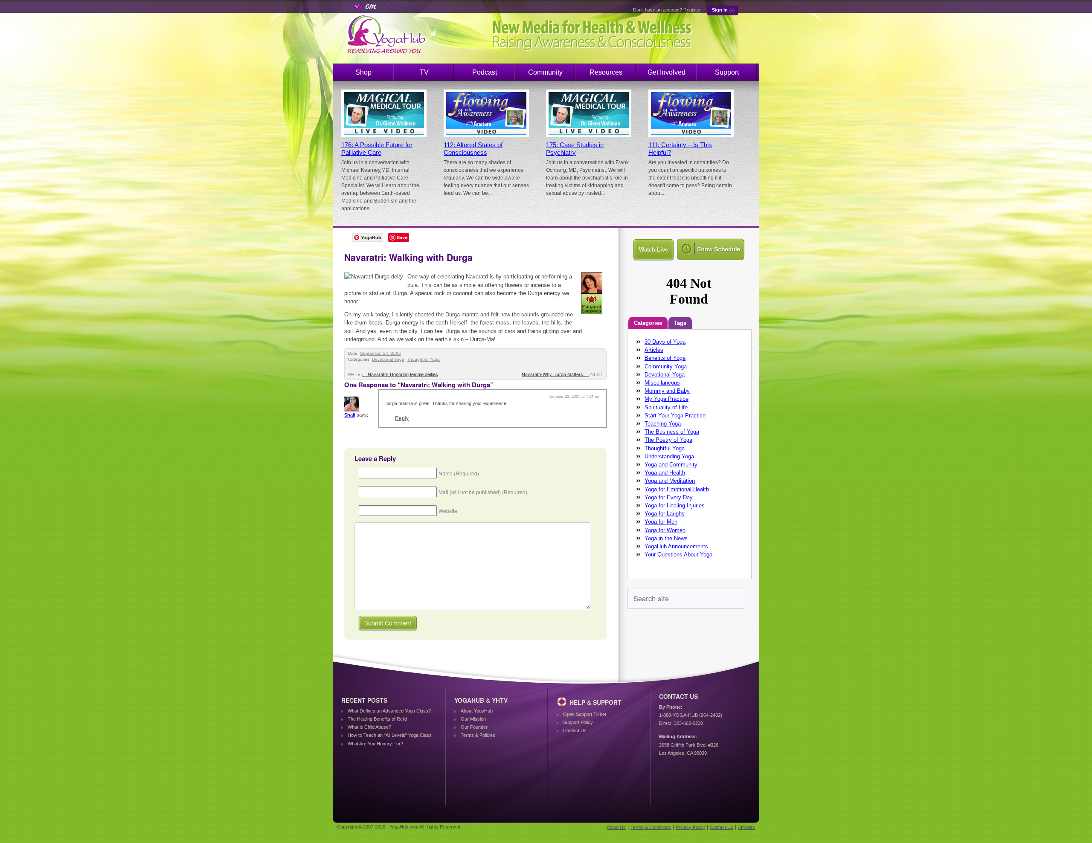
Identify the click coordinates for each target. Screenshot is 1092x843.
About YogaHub (477, 710)
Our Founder (474, 727)
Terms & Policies (478, 735)
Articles (654, 350)
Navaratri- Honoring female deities (400, 374)
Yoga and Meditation (670, 481)
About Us (616, 827)
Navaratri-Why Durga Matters (555, 374)
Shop (363, 72)
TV (424, 72)
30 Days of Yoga (665, 342)
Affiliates (746, 827)
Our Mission (473, 718)
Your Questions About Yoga (678, 554)
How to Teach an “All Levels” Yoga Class (390, 735)
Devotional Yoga (388, 359)
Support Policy (578, 722)
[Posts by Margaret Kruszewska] (592, 316)
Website (448, 510)
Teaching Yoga (663, 423)
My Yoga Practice (666, 399)
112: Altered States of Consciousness (473, 149)
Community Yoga (666, 366)
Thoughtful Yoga (423, 359)
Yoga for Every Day (669, 497)
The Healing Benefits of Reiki (377, 718)
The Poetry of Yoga (668, 440)
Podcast (484, 72)
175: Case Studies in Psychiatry (575, 149)
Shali (349, 414)
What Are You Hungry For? (375, 743)
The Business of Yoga (672, 432)
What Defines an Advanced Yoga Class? (389, 710)
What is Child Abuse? (369, 727)
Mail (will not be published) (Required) (483, 491)
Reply (402, 417)
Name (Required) (459, 473)
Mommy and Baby (667, 391)
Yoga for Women (665, 530)
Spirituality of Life (666, 407)
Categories (648, 323)
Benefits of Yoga (665, 358)
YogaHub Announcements (676, 546)
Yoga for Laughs (665, 513)
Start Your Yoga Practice (675, 415)
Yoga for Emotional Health (677, 489)
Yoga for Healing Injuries (675, 505)
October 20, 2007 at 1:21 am (575, 396)
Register (692, 9)
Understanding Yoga (669, 456)
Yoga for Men (661, 522)
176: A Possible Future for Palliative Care (376, 149)
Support (727, 72)
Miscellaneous (662, 382)
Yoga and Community (671, 464)
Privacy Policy (690, 827)
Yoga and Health (665, 472)
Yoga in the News (666, 538)
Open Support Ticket (584, 714)
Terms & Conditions (650, 827)
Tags (680, 323)
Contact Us (575, 730)
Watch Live (653, 249)
